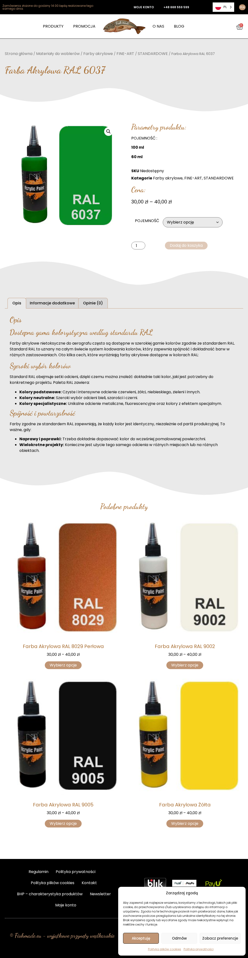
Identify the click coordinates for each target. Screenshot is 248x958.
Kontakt (89, 883)
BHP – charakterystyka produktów (50, 894)
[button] (108, 131)
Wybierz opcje (63, 665)
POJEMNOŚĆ (147, 221)
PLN (242, 7)
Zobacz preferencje (220, 938)
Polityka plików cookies (164, 949)
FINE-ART (125, 53)
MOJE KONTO (144, 7)
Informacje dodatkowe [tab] (52, 303)
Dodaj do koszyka (186, 245)
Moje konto (65, 905)
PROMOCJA (84, 26)
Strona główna (18, 53)
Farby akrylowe (98, 53)
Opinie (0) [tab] (93, 303)
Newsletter (100, 894)
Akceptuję (141, 938)
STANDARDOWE (153, 53)
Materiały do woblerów (58, 53)
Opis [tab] (16, 303)
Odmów (179, 938)
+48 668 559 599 (176, 7)
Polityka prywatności (199, 949)
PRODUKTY (53, 26)
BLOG (179, 26)
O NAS (158, 26)
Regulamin (38, 871)
